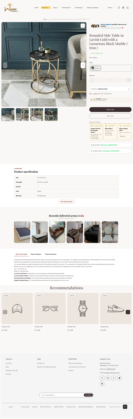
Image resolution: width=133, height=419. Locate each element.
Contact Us (40, 363)
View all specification (66, 201)
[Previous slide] (5, 65)
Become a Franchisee (75, 363)
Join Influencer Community (77, 367)
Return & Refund (45, 407)
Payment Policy (58, 407)
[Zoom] (83, 26)
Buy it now (110, 116)
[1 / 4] (7, 114)
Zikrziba (8, 374)
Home (45, 19)
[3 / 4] (36, 114)
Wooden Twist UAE (12, 370)
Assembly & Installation (85, 407)
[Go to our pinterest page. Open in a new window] (102, 384)
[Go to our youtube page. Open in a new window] (119, 378)
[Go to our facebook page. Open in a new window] (102, 378)
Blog (7, 367)
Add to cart (110, 109)
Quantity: (92, 75)
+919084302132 (110, 369)
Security (34, 407)
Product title (6, 326)
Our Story (9, 363)
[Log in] (123, 8)
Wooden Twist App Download (46, 367)
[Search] (119, 8)
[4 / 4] (51, 114)
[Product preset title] (17, 308)
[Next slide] (83, 65)
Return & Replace (36, 254)
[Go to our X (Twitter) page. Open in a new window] (113, 378)
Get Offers (88, 395)
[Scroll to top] (125, 407)
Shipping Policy (101, 407)
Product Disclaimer (51, 254)
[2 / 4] (22, 114)
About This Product (21, 254)
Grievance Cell (70, 407)
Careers (71, 370)
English (110, 7)
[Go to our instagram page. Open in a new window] (108, 378)
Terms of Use (25, 407)
